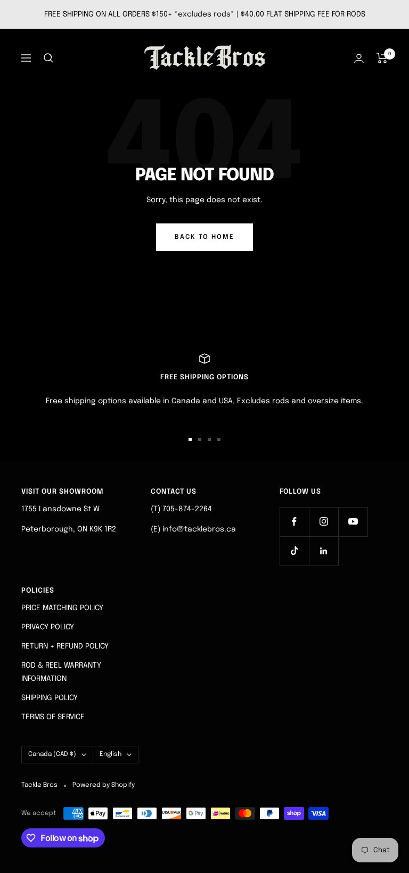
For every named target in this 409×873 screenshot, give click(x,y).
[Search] (48, 58)
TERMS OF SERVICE (53, 717)
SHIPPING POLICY (49, 698)
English (110, 754)
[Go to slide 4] (218, 439)
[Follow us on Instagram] (323, 521)
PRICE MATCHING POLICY (62, 608)
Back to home (204, 237)
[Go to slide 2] (199, 439)
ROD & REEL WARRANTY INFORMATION (61, 672)
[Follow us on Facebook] (294, 521)
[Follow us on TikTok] (294, 551)
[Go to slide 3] (209, 439)
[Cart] (382, 58)
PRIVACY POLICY (47, 627)
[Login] (359, 58)
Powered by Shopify (103, 785)
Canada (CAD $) (52, 754)
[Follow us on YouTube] (352, 521)
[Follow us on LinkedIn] (323, 551)
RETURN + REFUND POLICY (65, 646)
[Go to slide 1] (190, 439)
